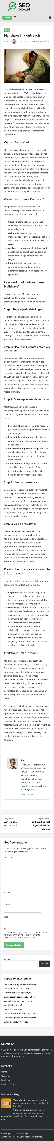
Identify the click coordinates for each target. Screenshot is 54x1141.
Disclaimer (6, 1080)
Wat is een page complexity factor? (20, 1017)
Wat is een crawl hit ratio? (16, 1022)
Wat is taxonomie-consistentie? (19, 1001)
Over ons (5, 1076)
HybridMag (37, 1137)
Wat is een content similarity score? (20, 1013)
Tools (7, 30)
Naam (7, 892)
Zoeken (7, 959)
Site (6, 917)
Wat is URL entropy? (13, 1009)
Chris (24, 41)
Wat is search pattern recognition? (20, 997)
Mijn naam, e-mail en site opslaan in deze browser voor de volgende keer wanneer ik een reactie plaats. (27, 935)
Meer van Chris (27, 794)
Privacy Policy (7, 1084)
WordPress (24, 1137)
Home (4, 1072)
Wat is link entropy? (13, 1005)
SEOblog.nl (24, 1133)
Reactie (9, 857)
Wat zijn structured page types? (18, 992)
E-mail (8, 905)
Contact (7, 18)
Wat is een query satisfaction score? (20, 984)
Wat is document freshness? (17, 988)
